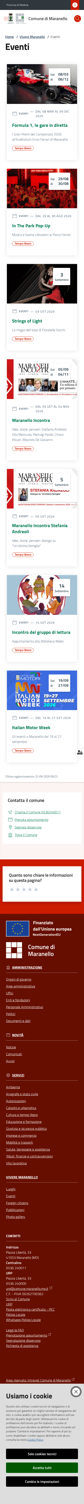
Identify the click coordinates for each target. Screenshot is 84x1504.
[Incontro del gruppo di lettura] (42, 595)
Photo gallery (15, 1216)
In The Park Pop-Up (31, 226)
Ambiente (13, 1087)
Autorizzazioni (16, 1100)
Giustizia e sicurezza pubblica (26, 1128)
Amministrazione (27, 967)
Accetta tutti (42, 1467)
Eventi (10, 1196)
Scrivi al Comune (18, 1299)
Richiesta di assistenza (22, 1345)
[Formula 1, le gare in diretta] (42, 84)
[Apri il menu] (6, 18)
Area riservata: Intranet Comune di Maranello (38, 1380)
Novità (17, 1035)
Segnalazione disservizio (23, 1340)
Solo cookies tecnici (42, 1453)
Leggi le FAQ (15, 1330)
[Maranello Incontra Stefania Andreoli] (42, 489)
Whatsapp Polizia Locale (23, 1319)
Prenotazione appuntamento (26, 1335)
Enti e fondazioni (18, 1000)
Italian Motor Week (31, 727)
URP (9, 1304)
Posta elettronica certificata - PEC (30, 1309)
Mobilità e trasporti (19, 1142)
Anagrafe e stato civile (22, 1094)
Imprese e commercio (21, 1135)
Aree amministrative (20, 986)
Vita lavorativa (16, 1163)
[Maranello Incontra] (42, 379)
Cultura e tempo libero (22, 1114)
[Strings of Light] (42, 284)
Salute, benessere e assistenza (28, 1149)
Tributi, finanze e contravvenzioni (29, 1156)
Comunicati (14, 1054)
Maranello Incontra (31, 420)
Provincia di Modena (17, 5)
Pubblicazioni (15, 1209)
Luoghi (11, 1189)
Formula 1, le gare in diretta (40, 125)
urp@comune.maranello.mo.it (27, 1288)
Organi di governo (18, 979)
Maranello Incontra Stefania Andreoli (40, 528)
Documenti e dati (18, 1020)
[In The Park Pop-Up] (42, 188)
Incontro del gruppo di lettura (41, 632)
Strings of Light (27, 321)
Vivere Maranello (32, 36)
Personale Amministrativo (24, 1007)
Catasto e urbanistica (21, 1107)
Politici (10, 1013)
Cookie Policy (35, 1439)
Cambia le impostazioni (42, 1481)
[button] (77, 18)
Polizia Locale (15, 1314)
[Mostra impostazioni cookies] (80, 752)
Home (9, 36)
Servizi (18, 1075)
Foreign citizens (17, 1202)
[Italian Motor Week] (42, 690)
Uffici (9, 993)
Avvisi (10, 1061)
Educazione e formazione (24, 1121)
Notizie (11, 1047)
